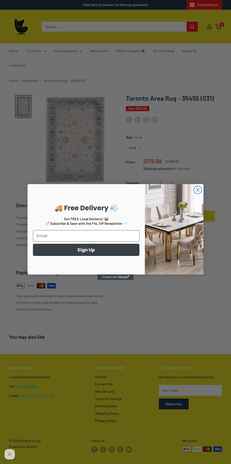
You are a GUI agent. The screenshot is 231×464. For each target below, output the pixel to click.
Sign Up (86, 250)
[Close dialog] (198, 190)
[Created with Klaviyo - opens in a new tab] (115, 277)
